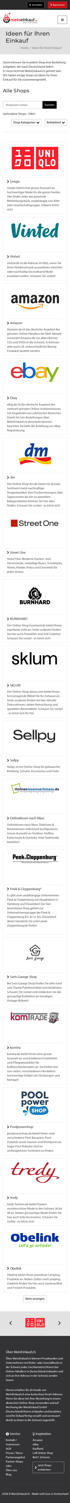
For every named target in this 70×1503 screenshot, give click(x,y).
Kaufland (38, 1448)
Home (24, 48)
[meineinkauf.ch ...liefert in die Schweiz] (20, 18)
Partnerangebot (15, 1457)
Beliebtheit (54, 122)
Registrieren (59, 5)
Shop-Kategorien (24, 122)
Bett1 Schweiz (41, 1457)
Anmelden (37, 5)
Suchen (49, 105)
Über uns (11, 1470)
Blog (8, 1474)
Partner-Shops (14, 1461)
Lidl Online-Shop (43, 1453)
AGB (8, 1448)
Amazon (38, 1440)
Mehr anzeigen (35, 1299)
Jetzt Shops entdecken (45, 1467)
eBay (35, 1444)
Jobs (8, 1466)
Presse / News (14, 1453)
